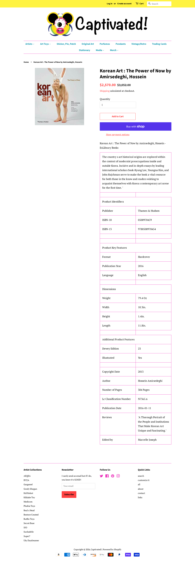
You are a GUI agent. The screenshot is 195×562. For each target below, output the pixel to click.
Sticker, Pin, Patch (66, 44)
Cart (142, 3)
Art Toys (44, 44)
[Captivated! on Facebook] (107, 476)
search (141, 475)
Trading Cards (159, 44)
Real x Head (29, 510)
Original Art (88, 44)
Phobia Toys (29, 505)
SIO (25, 527)
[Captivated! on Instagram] (118, 476)
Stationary (84, 50)
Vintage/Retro (138, 44)
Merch (113, 50)
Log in (109, 3)
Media (99, 50)
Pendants (121, 44)
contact (141, 493)
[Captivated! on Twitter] (101, 476)
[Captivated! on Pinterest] (112, 476)
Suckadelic (29, 531)
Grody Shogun (30, 488)
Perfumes (105, 44)
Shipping (105, 90)
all (139, 484)
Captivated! (96, 549)
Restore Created (31, 514)
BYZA (26, 480)
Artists (29, 44)
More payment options (117, 134)
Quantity (105, 99)
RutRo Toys (29, 518)
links (140, 497)
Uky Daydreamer (31, 540)
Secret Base (29, 523)
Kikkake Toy (29, 497)
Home (26, 62)
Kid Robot (28, 493)
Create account (124, 3)
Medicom (28, 501)
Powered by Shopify (112, 549)
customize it (143, 480)
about (140, 488)
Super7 (27, 536)
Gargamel (28, 484)
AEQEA (27, 475)
